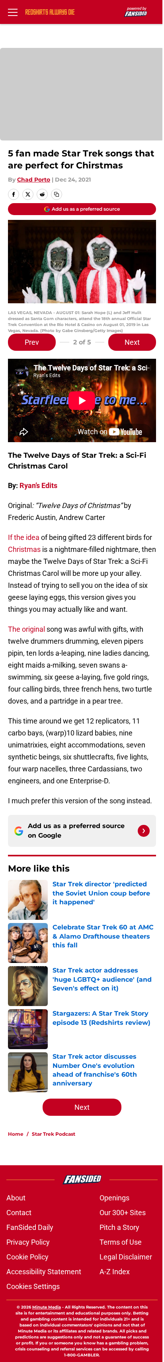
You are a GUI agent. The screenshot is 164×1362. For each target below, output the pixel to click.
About (15, 1198)
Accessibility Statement (43, 1271)
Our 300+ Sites (123, 1212)
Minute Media (46, 1307)
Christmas (24, 549)
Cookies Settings (33, 1286)
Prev (32, 342)
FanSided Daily (29, 1227)
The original (26, 629)
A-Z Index (115, 1271)
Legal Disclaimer (126, 1257)
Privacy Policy (28, 1242)
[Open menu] (13, 12)
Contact (18, 1212)
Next (132, 342)
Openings (114, 1198)
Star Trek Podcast (53, 1134)
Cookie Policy (27, 1257)
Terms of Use (121, 1242)
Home (15, 1134)
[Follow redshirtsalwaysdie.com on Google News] (144, 831)
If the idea (23, 537)
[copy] (56, 194)
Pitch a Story (119, 1227)
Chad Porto (33, 179)
